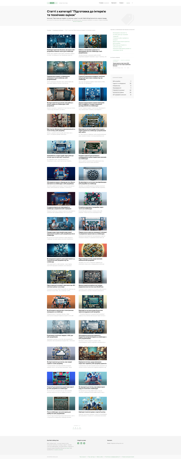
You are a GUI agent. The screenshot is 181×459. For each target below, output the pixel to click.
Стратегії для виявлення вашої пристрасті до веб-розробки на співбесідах (60, 387)
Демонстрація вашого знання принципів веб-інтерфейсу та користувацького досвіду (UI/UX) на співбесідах (91, 104)
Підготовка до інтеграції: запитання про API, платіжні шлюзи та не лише (61, 286)
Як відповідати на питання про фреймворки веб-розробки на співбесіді (92, 182)
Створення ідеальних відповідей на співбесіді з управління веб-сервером (59, 208)
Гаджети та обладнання (119, 83)
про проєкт (67, 448)
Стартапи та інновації (118, 90)
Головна (104, 3)
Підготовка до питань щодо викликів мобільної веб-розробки (90, 259)
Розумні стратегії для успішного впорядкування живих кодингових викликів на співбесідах (92, 157)
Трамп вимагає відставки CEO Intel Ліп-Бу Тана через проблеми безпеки (122, 64)
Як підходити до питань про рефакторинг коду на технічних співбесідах (92, 387)
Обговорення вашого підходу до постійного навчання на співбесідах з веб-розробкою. (61, 182)
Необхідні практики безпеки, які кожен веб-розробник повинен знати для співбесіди (61, 50)
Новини (121, 3)
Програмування (117, 88)
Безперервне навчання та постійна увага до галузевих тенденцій (120, 34)
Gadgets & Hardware (125, 60)
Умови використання (128, 457)
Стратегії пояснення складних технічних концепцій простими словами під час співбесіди (92, 78)
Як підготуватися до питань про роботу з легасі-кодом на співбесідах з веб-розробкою (60, 104)
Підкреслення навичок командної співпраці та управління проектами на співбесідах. (93, 233)
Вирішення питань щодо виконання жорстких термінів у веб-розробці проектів (92, 362)
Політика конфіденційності (112, 457)
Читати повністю (77, 21)
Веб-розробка (116, 81)
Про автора (91, 457)
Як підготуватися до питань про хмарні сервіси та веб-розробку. (59, 362)
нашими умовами (58, 449)
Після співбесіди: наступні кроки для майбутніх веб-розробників (59, 412)
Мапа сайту (100, 457)
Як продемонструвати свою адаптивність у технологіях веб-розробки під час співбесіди (61, 260)
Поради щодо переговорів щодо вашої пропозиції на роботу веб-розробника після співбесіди (61, 233)
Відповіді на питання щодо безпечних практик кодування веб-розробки (91, 311)
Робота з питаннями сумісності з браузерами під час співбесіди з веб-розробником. (90, 51)
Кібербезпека (116, 85)
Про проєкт (83, 457)
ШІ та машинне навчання (119, 94)
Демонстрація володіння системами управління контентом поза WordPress (91, 286)
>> (80, 427)
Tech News (115, 61)
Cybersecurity (116, 60)
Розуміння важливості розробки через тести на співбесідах (91, 208)
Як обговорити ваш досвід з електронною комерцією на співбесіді (60, 311)
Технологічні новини (118, 92)
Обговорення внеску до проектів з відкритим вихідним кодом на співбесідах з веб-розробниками (92, 337)
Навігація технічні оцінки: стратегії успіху (92, 412)
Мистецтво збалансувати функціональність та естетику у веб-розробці (61, 129)
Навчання (113, 3)
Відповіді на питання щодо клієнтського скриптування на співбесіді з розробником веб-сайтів (92, 130)
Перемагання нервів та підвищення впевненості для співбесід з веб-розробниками (58, 78)
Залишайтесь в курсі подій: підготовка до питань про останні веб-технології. (60, 156)
